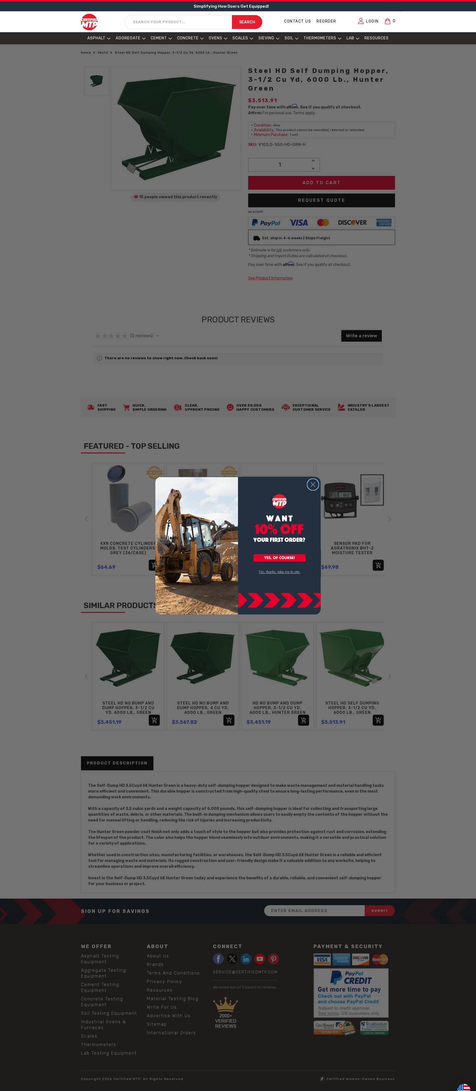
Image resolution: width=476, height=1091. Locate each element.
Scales (240, 38)
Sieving (266, 38)
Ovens (215, 38)
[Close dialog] (312, 484)
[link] (279, 572)
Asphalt (96, 38)
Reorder (326, 21)
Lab (350, 38)
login (372, 21)
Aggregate (128, 38)
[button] (279, 558)
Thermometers (320, 38)
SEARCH (247, 22)
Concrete (188, 38)
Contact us (297, 21)
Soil (289, 38)
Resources (376, 38)
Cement (159, 38)
